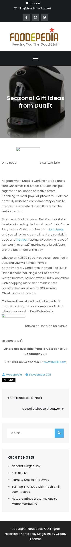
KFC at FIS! (19, 473)
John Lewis (56, 229)
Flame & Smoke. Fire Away (30, 480)
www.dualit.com (55, 362)
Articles (9, 379)
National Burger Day (26, 466)
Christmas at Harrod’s (26, 398)
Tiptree (21, 239)
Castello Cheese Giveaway (41, 409)
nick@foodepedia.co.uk (35, 8)
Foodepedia (14, 374)
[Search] (59, 433)
